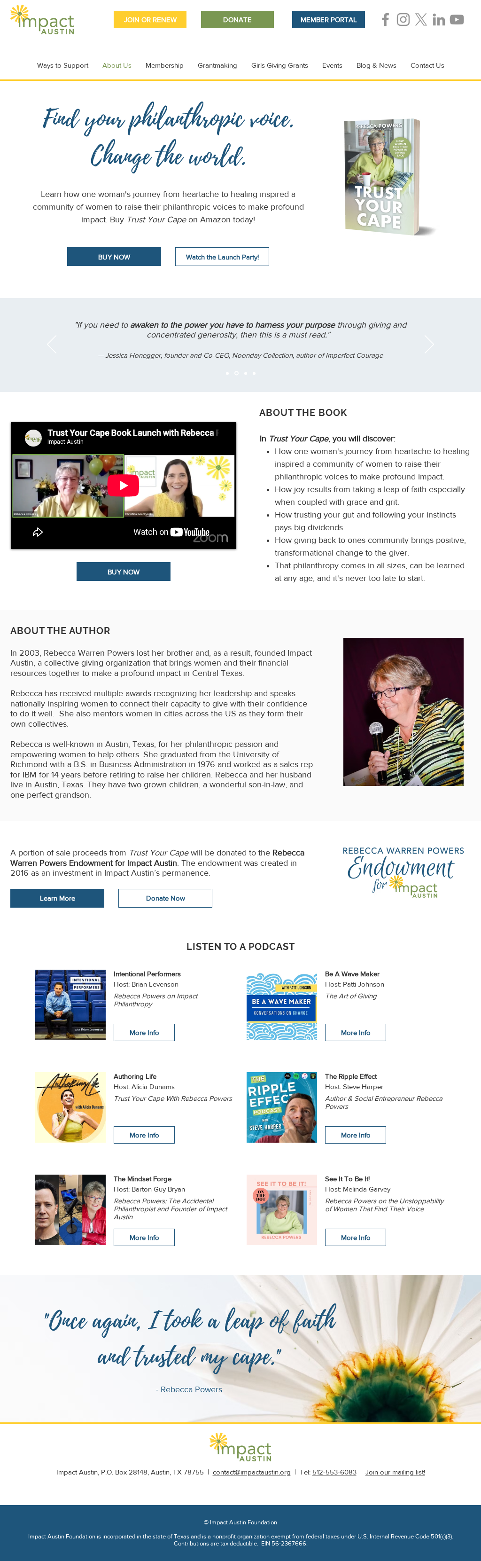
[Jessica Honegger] (235, 373)
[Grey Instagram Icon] (403, 19)
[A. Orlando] (254, 373)
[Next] (429, 345)
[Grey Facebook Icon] (385, 19)
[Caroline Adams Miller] (245, 373)
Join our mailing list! (395, 1472)
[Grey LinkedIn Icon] (439, 19)
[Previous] (51, 345)
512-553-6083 (334, 1472)
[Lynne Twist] (227, 373)
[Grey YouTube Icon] (456, 19)
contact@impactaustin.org (252, 1472)
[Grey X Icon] (421, 19)
